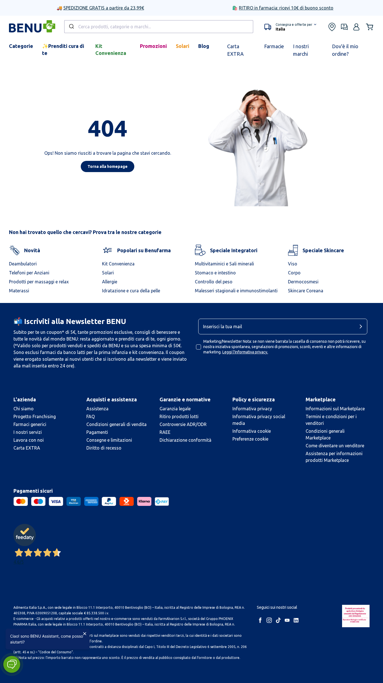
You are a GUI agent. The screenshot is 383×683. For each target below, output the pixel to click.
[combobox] (158, 26)
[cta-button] (362, 326)
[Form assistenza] (344, 27)
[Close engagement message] (84, 633)
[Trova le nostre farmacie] (331, 26)
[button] (290, 27)
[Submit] (71, 26)
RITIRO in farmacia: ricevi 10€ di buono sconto (286, 7)
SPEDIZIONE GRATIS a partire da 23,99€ (103, 7)
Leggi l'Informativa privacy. (245, 352)
